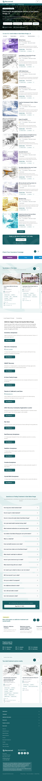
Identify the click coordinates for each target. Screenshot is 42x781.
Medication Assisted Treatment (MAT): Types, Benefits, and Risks (26, 628)
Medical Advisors (6, 735)
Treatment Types (22, 49)
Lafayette (21, 647)
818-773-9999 (9, 349)
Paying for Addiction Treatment (8, 627)
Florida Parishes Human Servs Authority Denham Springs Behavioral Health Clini (10, 679)
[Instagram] (22, 753)
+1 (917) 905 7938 (6, 759)
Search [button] (36, 23)
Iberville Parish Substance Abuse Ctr (30, 677)
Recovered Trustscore (7, 739)
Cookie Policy (36, 773)
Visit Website (9, 340)
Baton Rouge (9, 647)
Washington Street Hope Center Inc (30, 286)
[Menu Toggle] (37, 1)
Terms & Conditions (30, 773)
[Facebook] (19, 753)
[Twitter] (25, 753)
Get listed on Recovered (20, 27)
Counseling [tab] (19, 318)
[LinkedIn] (28, 753)
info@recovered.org (6, 758)
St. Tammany (35, 647)
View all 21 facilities (8, 27)
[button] (10, 20)
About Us (4, 728)
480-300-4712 (9, 394)
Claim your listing (6, 746)
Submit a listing (5, 744)
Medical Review (5, 733)
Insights (4, 742)
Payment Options (29, 49)
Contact (4, 737)
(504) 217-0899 (21, 239)
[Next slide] (38, 251)
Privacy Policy (23, 773)
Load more (21, 231)
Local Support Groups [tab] (9, 318)
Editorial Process (6, 731)
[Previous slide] (35, 251)
